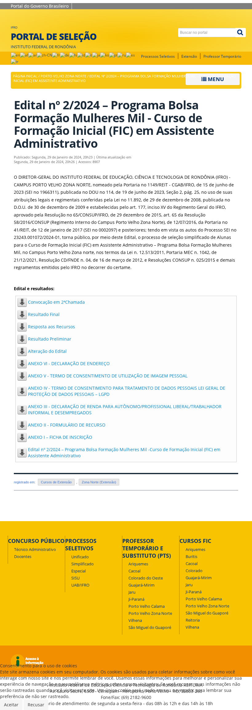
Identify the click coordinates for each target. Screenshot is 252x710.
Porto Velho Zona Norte (63, 76)
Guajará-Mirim (141, 585)
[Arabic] (32, 54)
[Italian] (88, 54)
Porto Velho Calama (146, 606)
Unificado (80, 557)
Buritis (191, 556)
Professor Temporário (222, 56)
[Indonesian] (81, 54)
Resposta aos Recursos (51, 327)
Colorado (194, 570)
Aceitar (11, 705)
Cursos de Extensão (56, 482)
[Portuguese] (113, 54)
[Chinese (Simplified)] (44, 54)
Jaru (132, 592)
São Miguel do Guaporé (149, 627)
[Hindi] (73, 54)
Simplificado (82, 564)
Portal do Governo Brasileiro (40, 6)
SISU (75, 578)
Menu (215, 79)
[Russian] (121, 54)
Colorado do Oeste (145, 578)
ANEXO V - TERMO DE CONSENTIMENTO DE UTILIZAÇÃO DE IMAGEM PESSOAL (107, 376)
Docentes (22, 556)
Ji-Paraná (136, 599)
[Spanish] (130, 54)
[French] (56, 54)
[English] (15, 54)
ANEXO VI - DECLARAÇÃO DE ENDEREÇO (69, 363)
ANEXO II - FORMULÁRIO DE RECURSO (66, 425)
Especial (78, 571)
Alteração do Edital (47, 351)
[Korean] (104, 54)
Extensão (189, 56)
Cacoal (134, 571)
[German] (64, 54)
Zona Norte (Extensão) (99, 482)
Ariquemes (138, 564)
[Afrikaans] (24, 54)
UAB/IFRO (80, 585)
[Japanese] (96, 54)
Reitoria (193, 620)
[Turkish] (14, 61)
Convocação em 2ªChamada (56, 302)
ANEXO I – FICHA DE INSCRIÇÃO (60, 437)
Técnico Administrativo (35, 549)
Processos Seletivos (158, 56)
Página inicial (25, 76)
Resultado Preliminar (49, 339)
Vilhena (135, 620)
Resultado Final (44, 314)
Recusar (36, 705)
